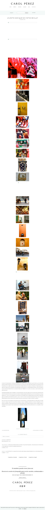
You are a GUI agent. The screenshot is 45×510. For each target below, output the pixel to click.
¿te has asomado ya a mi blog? (38, 430)
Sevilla (28, 428)
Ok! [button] (22, 508)
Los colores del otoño (5, 430)
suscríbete (33, 12)
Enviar (9, 441)
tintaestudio (4, 439)
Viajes (20, 428)
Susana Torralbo (22, 490)
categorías (11, 12)
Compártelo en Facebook (12, 457)
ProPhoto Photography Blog (30, 490)
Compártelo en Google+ (33, 457)
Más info (25, 508)
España (26, 428)
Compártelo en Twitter (23, 457)
